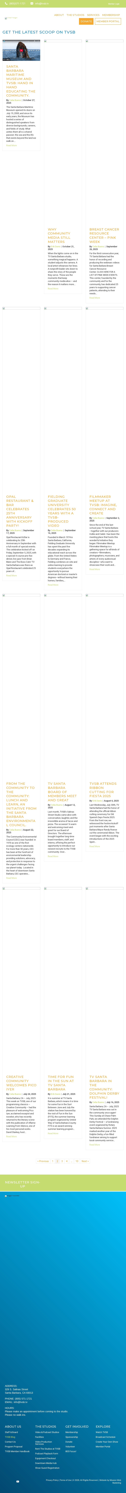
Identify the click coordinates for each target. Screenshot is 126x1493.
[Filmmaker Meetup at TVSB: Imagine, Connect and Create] (104, 398)
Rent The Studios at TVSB (47, 1448)
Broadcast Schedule (105, 1437)
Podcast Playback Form (46, 1453)
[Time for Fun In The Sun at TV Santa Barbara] (63, 979)
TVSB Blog (10, 1437)
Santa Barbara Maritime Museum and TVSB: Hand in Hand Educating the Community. (20, 81)
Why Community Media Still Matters (59, 235)
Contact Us (10, 1441)
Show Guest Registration (47, 1468)
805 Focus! (70, 1451)
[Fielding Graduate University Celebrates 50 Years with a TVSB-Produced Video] (63, 398)
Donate (86, 21)
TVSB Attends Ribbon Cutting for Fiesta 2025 (103, 790)
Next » (85, 1161)
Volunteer (70, 1446)
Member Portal (107, 21)
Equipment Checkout (45, 1458)
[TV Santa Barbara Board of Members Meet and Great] (63, 685)
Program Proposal (13, 1446)
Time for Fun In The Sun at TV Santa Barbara (61, 1083)
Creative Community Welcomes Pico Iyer (21, 1083)
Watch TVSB (102, 1432)
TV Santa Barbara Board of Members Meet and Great (62, 792)
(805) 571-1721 (23, 1398)
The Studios (75, 14)
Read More (11, 145)
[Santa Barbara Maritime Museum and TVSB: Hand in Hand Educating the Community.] (21, 50)
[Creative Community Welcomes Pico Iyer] (21, 979)
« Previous (43, 1161)
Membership (111, 14)
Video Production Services (43, 1442)
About (59, 14)
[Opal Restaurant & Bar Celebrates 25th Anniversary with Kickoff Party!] (21, 398)
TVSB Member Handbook (17, 1451)
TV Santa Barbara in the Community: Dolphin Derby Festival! (104, 1087)
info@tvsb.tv (20, 1402)
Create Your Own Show (107, 1441)
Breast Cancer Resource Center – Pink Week (104, 235)
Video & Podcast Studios (47, 1432)
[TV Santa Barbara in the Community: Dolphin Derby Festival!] (104, 979)
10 (77, 1161)
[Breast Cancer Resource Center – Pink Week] (104, 131)
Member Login (113, 4)
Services (93, 14)
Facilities (39, 1437)
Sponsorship (71, 1437)
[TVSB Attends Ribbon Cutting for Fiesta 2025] (104, 685)
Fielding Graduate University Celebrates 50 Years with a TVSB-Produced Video (62, 511)
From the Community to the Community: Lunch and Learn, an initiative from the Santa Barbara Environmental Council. (21, 804)
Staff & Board (11, 1432)
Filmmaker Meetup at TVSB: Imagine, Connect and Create (103, 505)
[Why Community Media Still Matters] (63, 131)
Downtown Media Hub (46, 1463)
